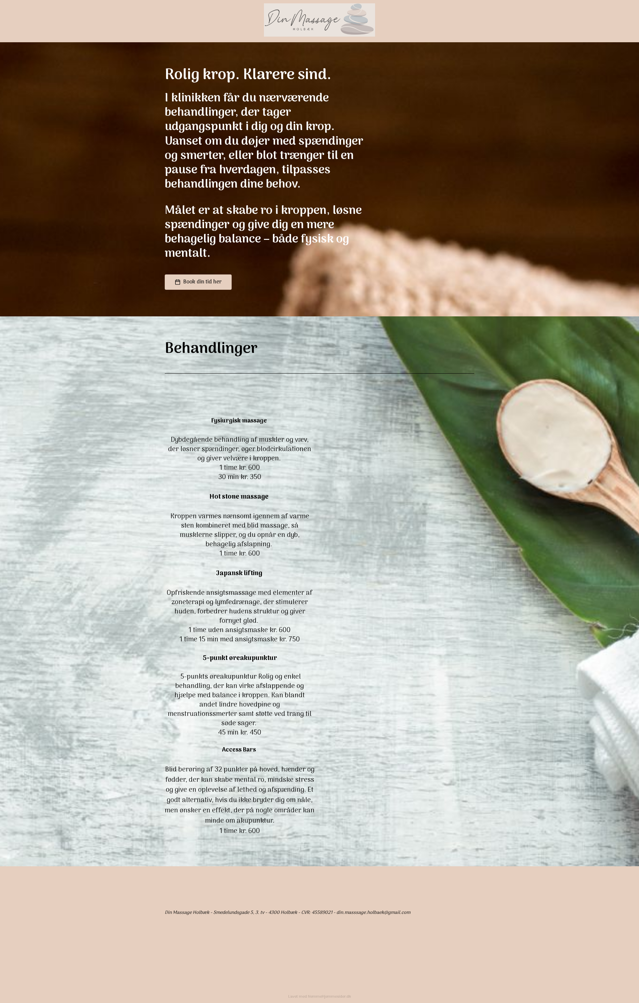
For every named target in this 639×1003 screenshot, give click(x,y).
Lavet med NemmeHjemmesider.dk (319, 996)
